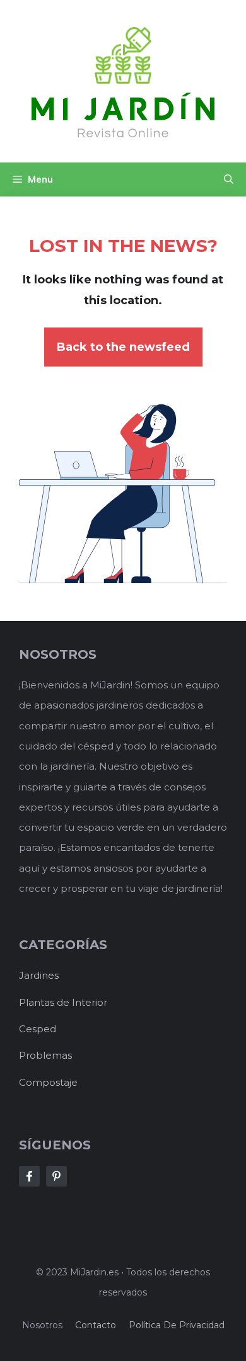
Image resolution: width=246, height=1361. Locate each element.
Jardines (39, 975)
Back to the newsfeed (123, 347)
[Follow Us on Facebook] (29, 1176)
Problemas (45, 1055)
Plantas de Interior (63, 1002)
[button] (228, 179)
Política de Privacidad (177, 1325)
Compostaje (48, 1082)
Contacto (95, 1325)
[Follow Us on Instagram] (56, 1176)
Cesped (37, 1029)
